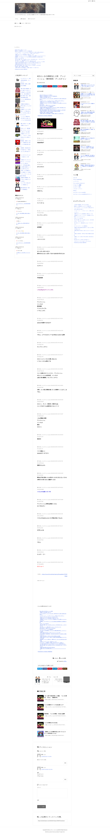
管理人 (65, 661)
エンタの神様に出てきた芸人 (51, 722)
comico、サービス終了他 (19, 58)
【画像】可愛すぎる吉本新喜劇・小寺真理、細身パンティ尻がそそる (27, 67)
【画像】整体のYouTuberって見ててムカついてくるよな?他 (25, 64)
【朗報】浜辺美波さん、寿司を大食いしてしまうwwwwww (26, 105)
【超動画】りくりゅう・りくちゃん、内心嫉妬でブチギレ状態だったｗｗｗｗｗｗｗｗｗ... (30, 55)
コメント (39, 787)
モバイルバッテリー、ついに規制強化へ (46, 106)
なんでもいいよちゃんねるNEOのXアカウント (82, 194)
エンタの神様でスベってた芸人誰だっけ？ (54, 704)
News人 (75, 190)
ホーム (17, 23)
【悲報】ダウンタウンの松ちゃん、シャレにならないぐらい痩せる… (25, 161)
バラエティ (29, 23)
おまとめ (75, 177)
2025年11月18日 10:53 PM (46, 769)
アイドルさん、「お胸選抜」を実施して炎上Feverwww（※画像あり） (52, 642)
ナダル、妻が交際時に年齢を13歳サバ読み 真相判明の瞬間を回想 (26, 95)
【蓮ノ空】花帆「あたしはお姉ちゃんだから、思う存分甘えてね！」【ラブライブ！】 (30, 59)
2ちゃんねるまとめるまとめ (79, 183)
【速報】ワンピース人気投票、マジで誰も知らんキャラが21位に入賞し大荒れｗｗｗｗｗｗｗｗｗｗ (88, 94)
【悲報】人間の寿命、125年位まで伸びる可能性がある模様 (50, 111)
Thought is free (61, 831)
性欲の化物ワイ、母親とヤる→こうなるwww (47, 105)
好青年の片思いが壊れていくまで (20, 49)
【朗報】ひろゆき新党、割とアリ (45, 97)
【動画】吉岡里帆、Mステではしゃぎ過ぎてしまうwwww (25, 179)
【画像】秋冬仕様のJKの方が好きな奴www (47, 647)
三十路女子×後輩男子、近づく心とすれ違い (81, 204)
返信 (65, 762)
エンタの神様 (63, 658)
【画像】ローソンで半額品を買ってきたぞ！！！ (48, 108)
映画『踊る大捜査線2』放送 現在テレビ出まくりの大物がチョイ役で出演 (28, 65)
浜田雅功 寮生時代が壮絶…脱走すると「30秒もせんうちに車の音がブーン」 (87, 166)
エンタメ (22, 23)
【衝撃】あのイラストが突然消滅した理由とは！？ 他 (24, 54)
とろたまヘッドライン (77, 188)
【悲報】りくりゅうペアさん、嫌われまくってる (48, 641)
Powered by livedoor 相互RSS (21, 69)
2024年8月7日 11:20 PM (46, 756)
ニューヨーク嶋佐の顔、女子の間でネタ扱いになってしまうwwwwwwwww (88, 156)
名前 (38, 800)
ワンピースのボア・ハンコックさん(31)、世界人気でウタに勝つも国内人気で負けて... (29, 52)
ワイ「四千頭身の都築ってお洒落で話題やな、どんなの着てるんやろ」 (25, 167)
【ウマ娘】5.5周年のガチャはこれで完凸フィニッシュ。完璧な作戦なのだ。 (53, 643)
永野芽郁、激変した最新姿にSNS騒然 (21, 66)
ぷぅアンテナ (76, 181)
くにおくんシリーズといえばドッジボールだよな (82, 241)
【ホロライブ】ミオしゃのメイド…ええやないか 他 (48, 616)
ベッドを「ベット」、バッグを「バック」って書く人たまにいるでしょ (27, 53)
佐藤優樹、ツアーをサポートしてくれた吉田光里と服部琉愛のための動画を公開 (28, 56)
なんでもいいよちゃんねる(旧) (79, 192)
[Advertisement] (52, 36)
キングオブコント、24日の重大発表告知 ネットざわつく (26, 80)
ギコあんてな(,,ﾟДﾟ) (77, 185)
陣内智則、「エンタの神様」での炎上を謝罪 (54, 713)
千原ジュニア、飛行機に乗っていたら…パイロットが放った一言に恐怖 (25, 130)
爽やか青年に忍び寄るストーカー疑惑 (46, 611)
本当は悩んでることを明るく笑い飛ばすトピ (81, 239)
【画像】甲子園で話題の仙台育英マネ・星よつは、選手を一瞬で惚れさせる (28, 62)
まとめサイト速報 (76, 186)
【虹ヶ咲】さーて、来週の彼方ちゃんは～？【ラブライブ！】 (25, 60)
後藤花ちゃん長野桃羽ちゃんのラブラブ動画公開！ (23, 51)
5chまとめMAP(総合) (77, 179)
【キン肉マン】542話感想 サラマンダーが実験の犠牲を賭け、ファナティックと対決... (30, 61)
